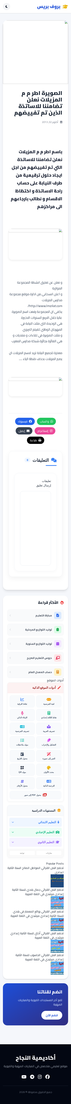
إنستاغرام (43, 431)
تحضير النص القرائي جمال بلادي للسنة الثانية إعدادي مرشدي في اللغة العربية (38, 892)
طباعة (33, 440)
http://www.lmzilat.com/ (45, 306)
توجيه (22, 853)
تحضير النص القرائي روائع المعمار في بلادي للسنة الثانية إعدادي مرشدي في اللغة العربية (37, 913)
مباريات (49, 853)
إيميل (22, 431)
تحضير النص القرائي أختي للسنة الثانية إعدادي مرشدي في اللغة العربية (37, 935)
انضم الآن (52, 1015)
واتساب (44, 421)
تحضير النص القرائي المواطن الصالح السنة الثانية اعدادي (35, 870)
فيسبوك (22, 421)
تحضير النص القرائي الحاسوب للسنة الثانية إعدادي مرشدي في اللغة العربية (39, 957)
